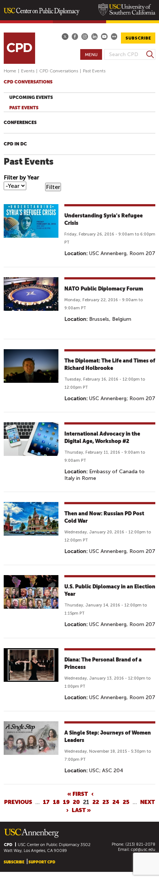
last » (81, 810)
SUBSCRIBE (138, 38)
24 (115, 802)
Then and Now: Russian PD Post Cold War (104, 517)
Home (10, 70)
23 (105, 802)
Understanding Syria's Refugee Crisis (103, 219)
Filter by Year (21, 177)
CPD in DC (15, 144)
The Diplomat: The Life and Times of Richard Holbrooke (109, 364)
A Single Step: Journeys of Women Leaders (107, 736)
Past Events (23, 107)
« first (77, 794)
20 (76, 802)
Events (27, 70)
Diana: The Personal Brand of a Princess (103, 663)
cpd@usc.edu (143, 849)
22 (95, 802)
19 (66, 802)
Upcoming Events (31, 97)
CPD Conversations (58, 70)
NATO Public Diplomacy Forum (103, 289)
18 (56, 802)
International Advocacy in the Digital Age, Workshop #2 (102, 437)
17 (46, 802)
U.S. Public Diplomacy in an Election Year (109, 590)
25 (126, 802)
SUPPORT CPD (41, 862)
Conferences (20, 122)
